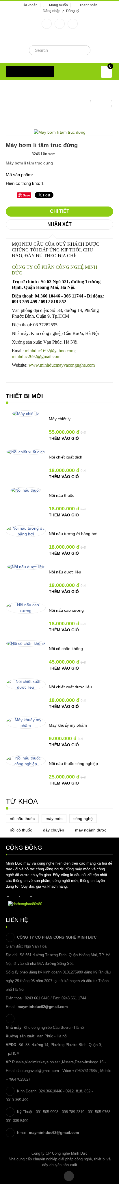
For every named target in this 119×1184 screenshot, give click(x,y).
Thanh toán (88, 5)
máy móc (54, 818)
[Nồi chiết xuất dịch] (25, 451)
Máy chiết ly (59, 418)
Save (26, 195)
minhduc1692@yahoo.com (50, 350)
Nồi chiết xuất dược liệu (70, 687)
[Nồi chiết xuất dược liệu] (26, 684)
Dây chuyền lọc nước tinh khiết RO (77, 107)
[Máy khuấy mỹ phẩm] (26, 723)
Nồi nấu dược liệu (65, 572)
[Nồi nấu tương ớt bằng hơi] (26, 531)
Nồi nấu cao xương (66, 610)
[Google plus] (60, 24)
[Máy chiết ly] (25, 413)
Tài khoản (30, 5)
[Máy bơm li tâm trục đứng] (59, 132)
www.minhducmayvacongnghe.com (62, 365)
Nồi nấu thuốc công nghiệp (73, 763)
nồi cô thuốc (21, 830)
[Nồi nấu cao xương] (26, 608)
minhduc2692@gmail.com (36, 356)
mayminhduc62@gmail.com (43, 1007)
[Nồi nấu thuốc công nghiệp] (26, 761)
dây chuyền (53, 830)
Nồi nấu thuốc (61, 495)
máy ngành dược (90, 830)
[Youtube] (73, 24)
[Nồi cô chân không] (25, 643)
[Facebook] (47, 24)
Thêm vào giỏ (64, 438)
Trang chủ (79, 101)
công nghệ (83, 818)
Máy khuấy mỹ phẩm (68, 725)
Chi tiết (59, 211)
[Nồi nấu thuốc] (25, 490)
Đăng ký (72, 11)
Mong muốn (58, 5)
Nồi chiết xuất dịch (65, 457)
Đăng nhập (51, 11)
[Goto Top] (69, 1176)
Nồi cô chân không (66, 648)
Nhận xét (59, 224)
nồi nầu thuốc (22, 818)
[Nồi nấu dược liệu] (25, 566)
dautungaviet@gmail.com (37, 1071)
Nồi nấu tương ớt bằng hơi (73, 533)
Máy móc (100, 101)
